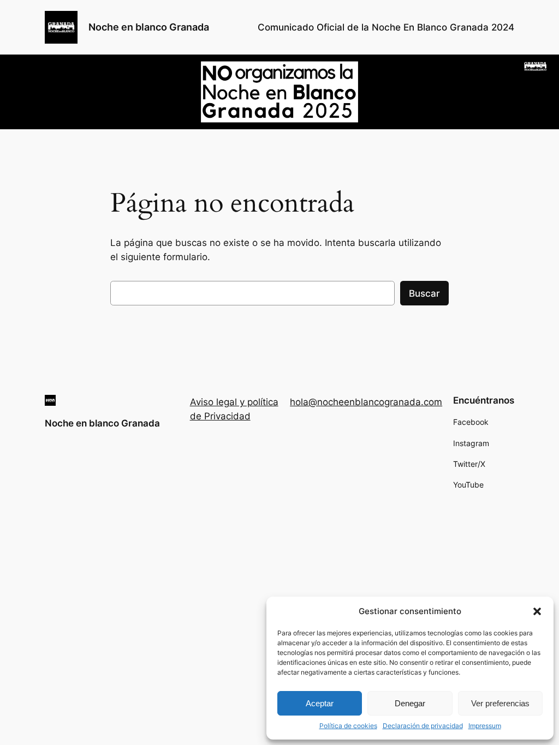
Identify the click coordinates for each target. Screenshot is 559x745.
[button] (537, 611)
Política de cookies (348, 726)
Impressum (484, 726)
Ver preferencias (500, 703)
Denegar (410, 703)
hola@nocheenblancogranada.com (366, 401)
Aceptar (320, 703)
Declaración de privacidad (423, 726)
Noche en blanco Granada (148, 27)
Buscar (424, 293)
